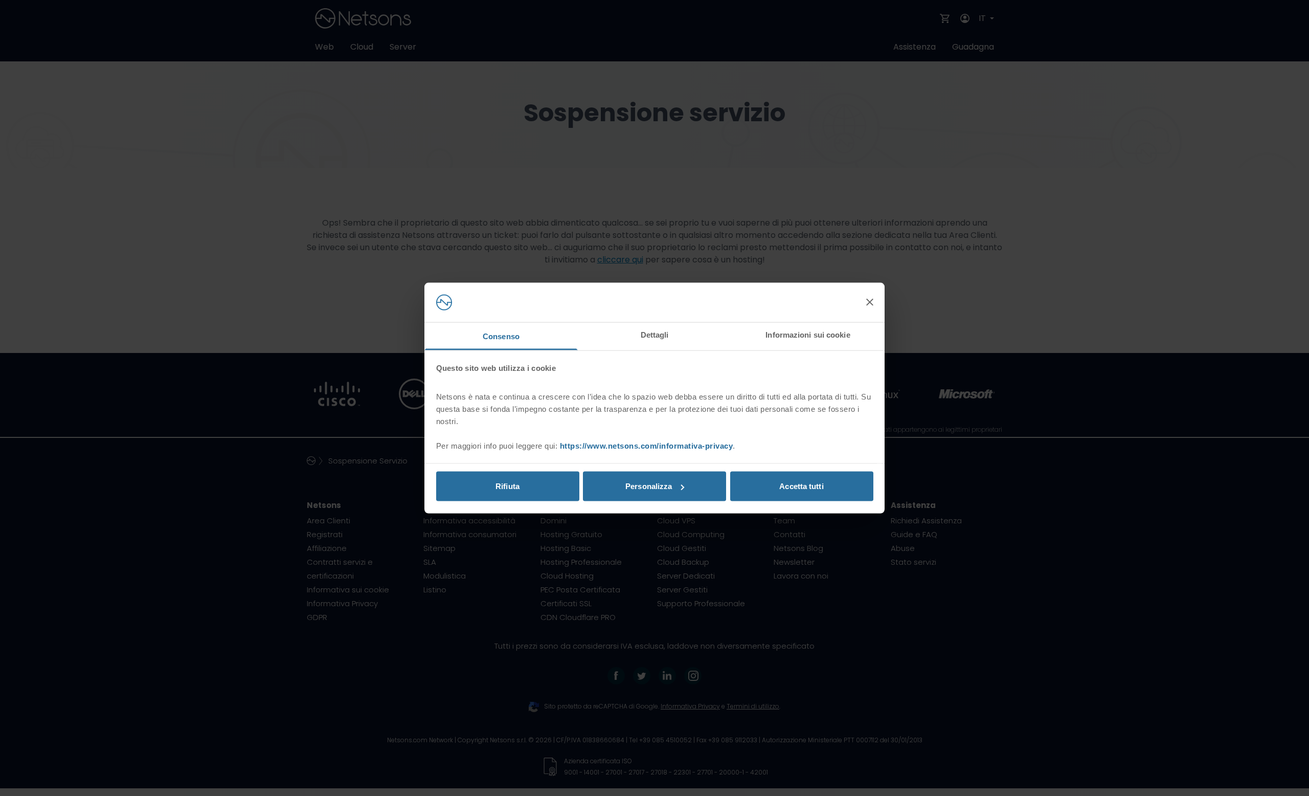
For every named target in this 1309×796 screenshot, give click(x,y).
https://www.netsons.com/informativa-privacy (646, 445)
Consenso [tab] (501, 335)
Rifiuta (507, 486)
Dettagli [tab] (655, 334)
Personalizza (648, 486)
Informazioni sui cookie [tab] (807, 334)
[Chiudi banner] (869, 302)
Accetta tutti (801, 486)
